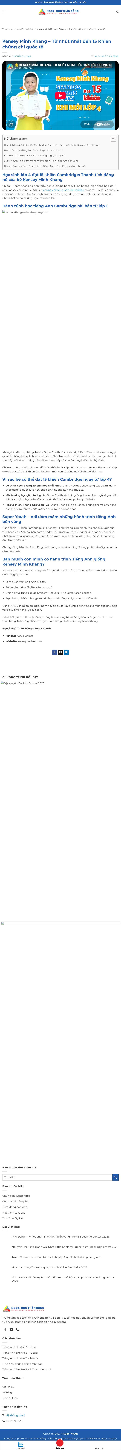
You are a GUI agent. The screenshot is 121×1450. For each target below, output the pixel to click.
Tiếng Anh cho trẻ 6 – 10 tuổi (20, 1352)
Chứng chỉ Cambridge (16, 1195)
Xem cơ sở (99, 1448)
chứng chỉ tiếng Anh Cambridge (63, 190)
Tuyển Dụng (10, 1398)
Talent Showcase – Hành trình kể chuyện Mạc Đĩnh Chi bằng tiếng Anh (56, 1257)
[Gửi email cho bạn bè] (60, 652)
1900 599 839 (14, 1421)
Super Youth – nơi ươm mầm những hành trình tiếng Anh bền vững (41, 160)
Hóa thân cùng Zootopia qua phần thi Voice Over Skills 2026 (49, 1267)
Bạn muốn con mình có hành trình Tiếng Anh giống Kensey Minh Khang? (44, 166)
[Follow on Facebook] (5, 1329)
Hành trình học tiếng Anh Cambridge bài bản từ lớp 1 (33, 150)
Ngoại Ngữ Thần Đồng (107, 56)
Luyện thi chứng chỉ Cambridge (22, 1363)
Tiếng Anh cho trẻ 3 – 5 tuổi (19, 1347)
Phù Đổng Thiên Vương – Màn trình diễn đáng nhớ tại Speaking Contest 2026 (60, 1236)
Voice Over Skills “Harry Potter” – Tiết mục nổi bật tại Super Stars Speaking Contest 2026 (64, 1279)
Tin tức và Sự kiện (13, 1218)
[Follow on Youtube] (11, 1329)
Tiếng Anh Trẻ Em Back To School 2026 (26, 1369)
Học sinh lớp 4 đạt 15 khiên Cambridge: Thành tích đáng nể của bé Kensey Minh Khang (51, 145)
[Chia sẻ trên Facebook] (54, 652)
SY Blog (7, 1392)
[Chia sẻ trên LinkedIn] (66, 652)
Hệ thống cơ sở (15, 1415)
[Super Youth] (58, 12)
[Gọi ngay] (60, 1443)
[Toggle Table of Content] (111, 139)
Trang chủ (7, 29)
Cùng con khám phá (15, 1201)
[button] (4, 12)
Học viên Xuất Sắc (24, 29)
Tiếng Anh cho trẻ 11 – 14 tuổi (20, 1358)
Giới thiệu (8, 1386)
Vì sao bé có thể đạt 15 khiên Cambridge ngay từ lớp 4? (34, 155)
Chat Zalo (21, 1448)
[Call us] (17, 1329)
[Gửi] (115, 1177)
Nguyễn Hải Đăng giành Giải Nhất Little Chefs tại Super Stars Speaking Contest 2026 (65, 1246)
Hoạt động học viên (14, 1206)
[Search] (117, 12)
